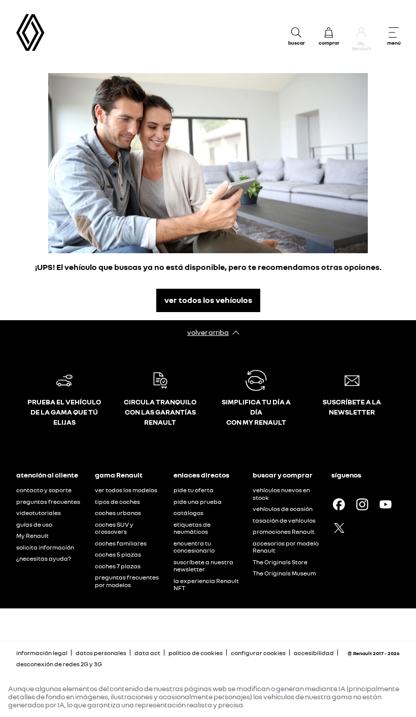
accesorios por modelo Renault (286, 547)
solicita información (45, 547)
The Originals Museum (284, 573)
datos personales (101, 653)
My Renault (32, 535)
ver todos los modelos (126, 490)
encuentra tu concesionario (194, 547)
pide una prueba (198, 501)
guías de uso (34, 524)
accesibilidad (314, 653)
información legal (41, 653)
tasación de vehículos (284, 520)
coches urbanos (118, 513)
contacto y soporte (44, 490)
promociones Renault (284, 531)
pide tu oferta (194, 490)
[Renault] (30, 32)
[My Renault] (361, 32)
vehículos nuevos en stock (281, 493)
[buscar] (296, 32)
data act (147, 653)
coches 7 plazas (118, 566)
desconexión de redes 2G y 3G (59, 664)
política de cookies (195, 653)
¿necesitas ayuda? (43, 558)
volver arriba (208, 332)
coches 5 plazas (118, 554)
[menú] (394, 32)
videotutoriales (38, 513)
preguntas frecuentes (48, 501)
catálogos (188, 513)
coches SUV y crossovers (114, 528)
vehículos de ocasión (283, 509)
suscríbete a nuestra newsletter (203, 565)
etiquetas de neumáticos (192, 528)
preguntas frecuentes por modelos (127, 581)
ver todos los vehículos (208, 300)
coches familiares (121, 543)
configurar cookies (258, 653)
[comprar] (329, 32)
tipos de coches (117, 501)
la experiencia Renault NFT (206, 584)
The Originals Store (280, 562)
